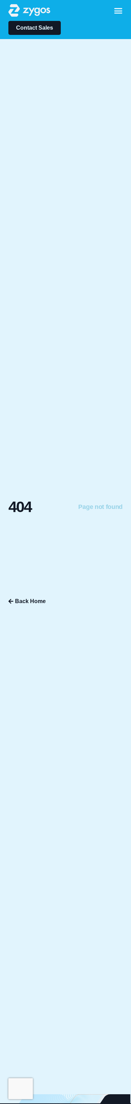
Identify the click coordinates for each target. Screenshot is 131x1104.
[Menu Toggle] (118, 10)
